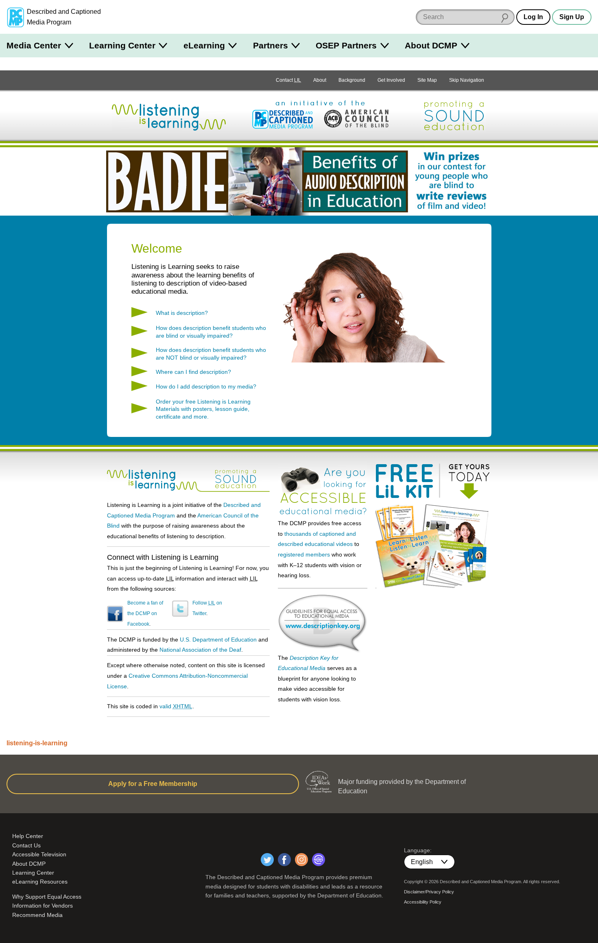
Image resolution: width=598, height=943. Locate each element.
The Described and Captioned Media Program (282, 120)
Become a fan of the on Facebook (145, 613)
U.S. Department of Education (218, 639)
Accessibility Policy (422, 901)
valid (175, 706)
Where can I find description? (193, 372)
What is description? (182, 313)
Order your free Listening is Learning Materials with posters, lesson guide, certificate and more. (203, 409)
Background (351, 80)
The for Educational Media (322, 618)
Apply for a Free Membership (152, 783)
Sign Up (571, 16)
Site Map (427, 80)
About (319, 80)
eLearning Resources (40, 881)
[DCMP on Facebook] (284, 859)
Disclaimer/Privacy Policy (429, 891)
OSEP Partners (346, 45)
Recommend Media (37, 915)
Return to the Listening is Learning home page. (169, 115)
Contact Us (26, 845)
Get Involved (391, 80)
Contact (288, 80)
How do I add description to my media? (206, 386)
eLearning (204, 45)
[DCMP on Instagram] (301, 859)
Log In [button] (533, 16)
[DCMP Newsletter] (318, 859)
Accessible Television (39, 854)
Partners (270, 45)
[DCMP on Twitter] (267, 859)
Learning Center (122, 45)
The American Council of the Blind (355, 120)
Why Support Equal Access (46, 896)
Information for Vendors (42, 905)
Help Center (27, 836)
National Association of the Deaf (200, 649)
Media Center (34, 45)
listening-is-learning (37, 743)
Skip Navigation (466, 80)
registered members (304, 554)
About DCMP (431, 45)
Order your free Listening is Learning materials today (432, 546)
